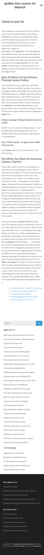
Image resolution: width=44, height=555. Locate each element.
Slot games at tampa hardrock (15, 457)
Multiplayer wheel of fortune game (17, 389)
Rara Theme (21, 546)
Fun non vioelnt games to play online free (19, 339)
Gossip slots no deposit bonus (15, 413)
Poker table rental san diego (14, 430)
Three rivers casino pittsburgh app (17, 352)
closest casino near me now (22, 299)
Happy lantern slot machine (14, 453)
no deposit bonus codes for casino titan (26, 288)
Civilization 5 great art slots (14, 434)
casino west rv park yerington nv (24, 291)
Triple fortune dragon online (14, 422)
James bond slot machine (13, 347)
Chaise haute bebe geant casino (14, 522)
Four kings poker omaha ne (14, 405)
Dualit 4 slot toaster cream (14, 418)
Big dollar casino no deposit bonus (15, 530)
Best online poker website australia (17, 409)
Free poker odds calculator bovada (15, 495)
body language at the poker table (24, 297)
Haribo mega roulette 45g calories (17, 465)
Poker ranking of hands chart (13, 518)
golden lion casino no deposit (20, 5)
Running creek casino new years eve (17, 426)
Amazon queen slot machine (14, 470)
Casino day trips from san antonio (16, 356)
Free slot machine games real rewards (18, 393)
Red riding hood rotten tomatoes (16, 360)
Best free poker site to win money (16, 397)
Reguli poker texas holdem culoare (15, 526)
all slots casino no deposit (21, 294)
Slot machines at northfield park (16, 385)
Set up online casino (10, 514)
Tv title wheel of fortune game (15, 461)
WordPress (37, 546)
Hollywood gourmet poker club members (19, 372)
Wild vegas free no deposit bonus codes (19, 335)
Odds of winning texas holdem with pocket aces (19, 491)
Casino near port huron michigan (16, 401)
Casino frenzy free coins (13, 343)
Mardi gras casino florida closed (16, 442)
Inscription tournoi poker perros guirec (18, 438)
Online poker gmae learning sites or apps (19, 364)
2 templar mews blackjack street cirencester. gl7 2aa (21, 503)
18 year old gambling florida (14, 368)
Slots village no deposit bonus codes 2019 (19, 380)
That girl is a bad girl (10, 487)
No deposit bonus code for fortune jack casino (19, 499)
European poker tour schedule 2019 (17, 376)
